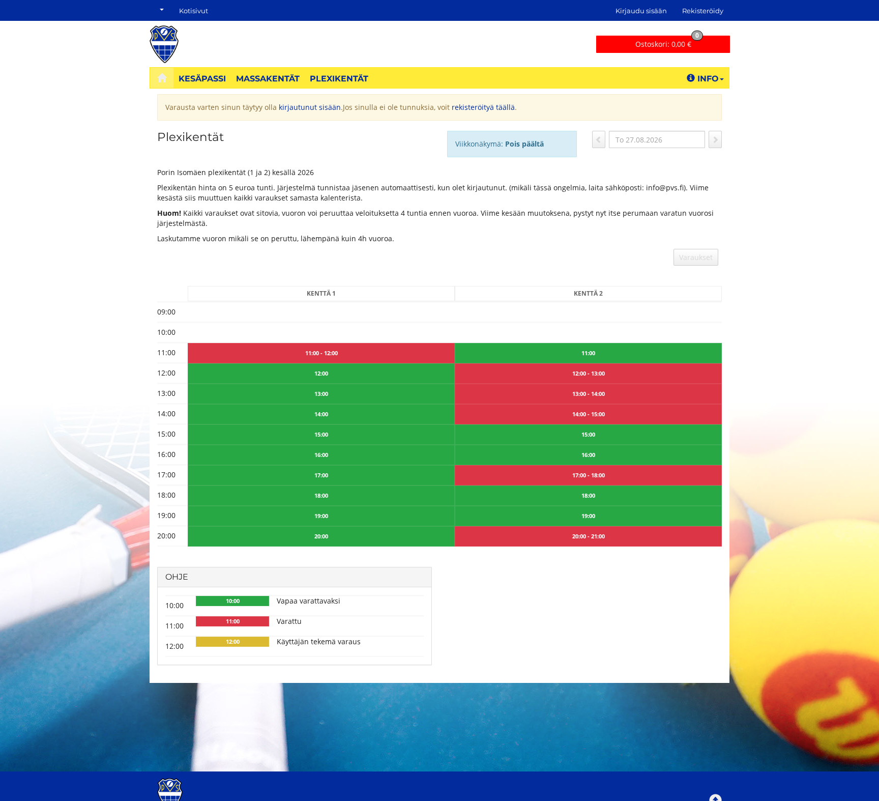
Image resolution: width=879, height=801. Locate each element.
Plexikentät (339, 78)
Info (708, 78)
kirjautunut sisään (310, 107)
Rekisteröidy (702, 11)
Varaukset (696, 257)
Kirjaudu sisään (641, 11)
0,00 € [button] (667, 42)
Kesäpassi (202, 78)
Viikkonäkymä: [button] (499, 144)
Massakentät (268, 78)
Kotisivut (193, 11)
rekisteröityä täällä (483, 107)
